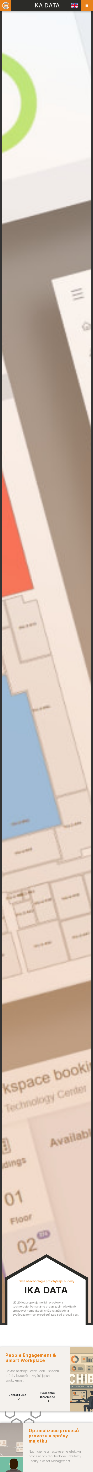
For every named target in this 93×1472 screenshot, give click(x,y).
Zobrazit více (17, 1395)
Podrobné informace (47, 1395)
